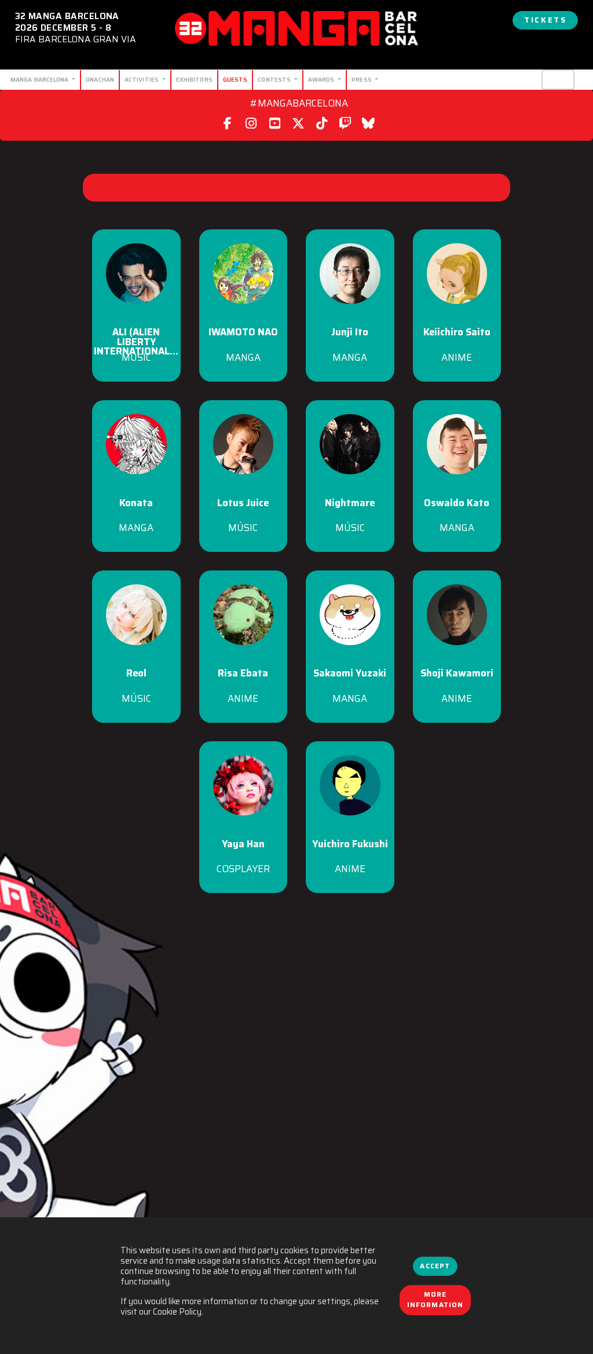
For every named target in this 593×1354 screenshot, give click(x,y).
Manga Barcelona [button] (40, 79)
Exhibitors (194, 79)
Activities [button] (142, 79)
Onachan (100, 79)
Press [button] (363, 79)
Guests (235, 79)
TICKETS (545, 20)
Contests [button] (275, 79)
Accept (435, 1266)
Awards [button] (322, 79)
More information (435, 1299)
